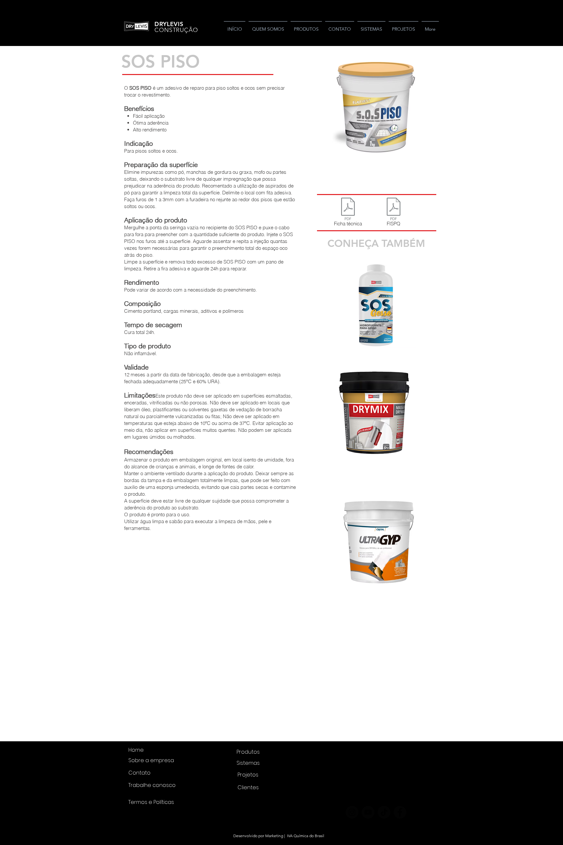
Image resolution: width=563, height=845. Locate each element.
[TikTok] (384, 812)
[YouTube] (368, 812)
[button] (376, 110)
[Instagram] (352, 812)
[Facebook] (400, 812)
